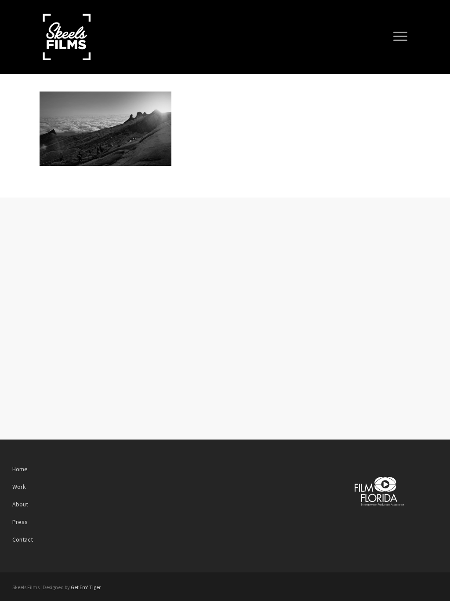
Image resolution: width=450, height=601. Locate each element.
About (20, 504)
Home (20, 469)
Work (19, 487)
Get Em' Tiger (86, 587)
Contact (22, 539)
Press (20, 522)
